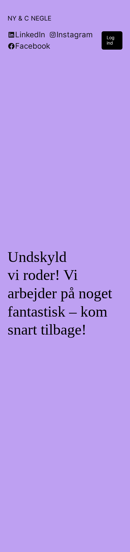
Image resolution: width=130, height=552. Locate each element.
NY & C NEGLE (29, 18)
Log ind (111, 40)
